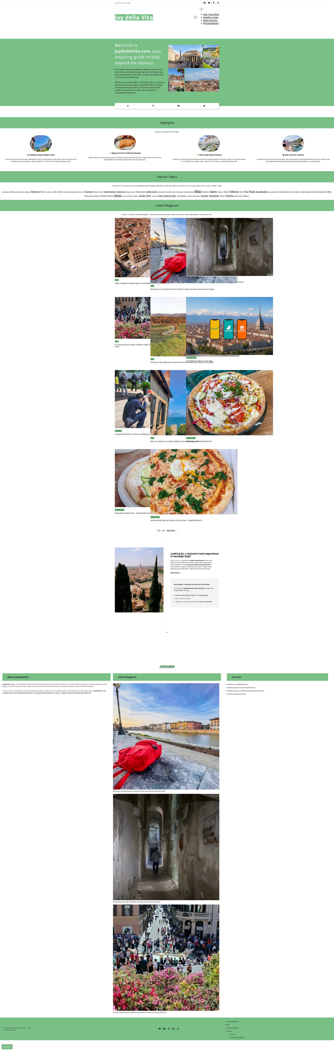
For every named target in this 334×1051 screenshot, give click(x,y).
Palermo (234, 191)
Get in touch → (175, 573)
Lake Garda (161, 192)
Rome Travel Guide (127, 196)
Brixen (42, 192)
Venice (222, 196)
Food (194, 358)
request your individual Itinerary (237, 684)
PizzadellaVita (262, 191)
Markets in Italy (171, 192)
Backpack (21, 192)
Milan (198, 191)
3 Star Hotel (5, 192)
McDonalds (179, 192)
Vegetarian (214, 195)
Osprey (220, 192)
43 (163, 530)
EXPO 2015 (80, 192)
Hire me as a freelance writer (236, 694)
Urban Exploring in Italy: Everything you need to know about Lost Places (136, 902)
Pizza (252, 191)
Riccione (104, 196)
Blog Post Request (233, 1028)
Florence (88, 191)
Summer (154, 196)
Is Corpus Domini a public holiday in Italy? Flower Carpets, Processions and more (145, 346)
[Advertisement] (167, 645)
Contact (229, 1031)
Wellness (246, 196)
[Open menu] (195, 17)
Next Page (172, 530)
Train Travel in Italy (167, 195)
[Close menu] (201, 9)
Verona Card (238, 196)
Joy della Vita (134, 17)
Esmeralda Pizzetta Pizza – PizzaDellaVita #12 (133, 513)
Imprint (232, 1034)
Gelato (96, 192)
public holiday (295, 192)
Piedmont (189, 358)
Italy (116, 280)
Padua (226, 192)
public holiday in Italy (308, 192)
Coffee (55, 192)
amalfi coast (13, 192)
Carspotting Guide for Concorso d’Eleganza (132, 434)
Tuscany (204, 195)
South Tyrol (145, 195)
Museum (205, 192)
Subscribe (7, 1047)
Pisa (246, 191)
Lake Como (151, 191)
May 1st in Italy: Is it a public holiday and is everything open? (174, 441)
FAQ (228, 1025)
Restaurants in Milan (324, 192)
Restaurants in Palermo (92, 196)
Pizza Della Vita (273, 192)
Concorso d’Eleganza (70, 192)
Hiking (101, 192)
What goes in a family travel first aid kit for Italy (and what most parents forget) (182, 289)
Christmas (49, 192)
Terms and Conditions (237, 1037)
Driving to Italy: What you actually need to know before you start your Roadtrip (181, 362)
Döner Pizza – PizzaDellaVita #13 (199, 441)
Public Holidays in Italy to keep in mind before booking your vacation (142, 283)
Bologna (35, 191)
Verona (229, 195)
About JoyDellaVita (233, 1021)
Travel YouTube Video (193, 196)
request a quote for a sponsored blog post (241, 687)
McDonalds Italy (189, 192)
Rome (117, 195)
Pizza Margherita (284, 192)
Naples (213, 191)
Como (60, 192)
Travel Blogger (181, 196)
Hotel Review (109, 191)
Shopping (135, 196)
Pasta (241, 192)
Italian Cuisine (130, 192)
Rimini (110, 196)
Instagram (121, 191)
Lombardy (118, 431)
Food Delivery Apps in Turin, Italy (199, 361)
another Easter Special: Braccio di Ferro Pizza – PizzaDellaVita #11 (176, 520)
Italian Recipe (141, 192)
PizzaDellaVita (191, 438)
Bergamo (27, 192)
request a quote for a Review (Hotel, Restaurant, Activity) (245, 691)
